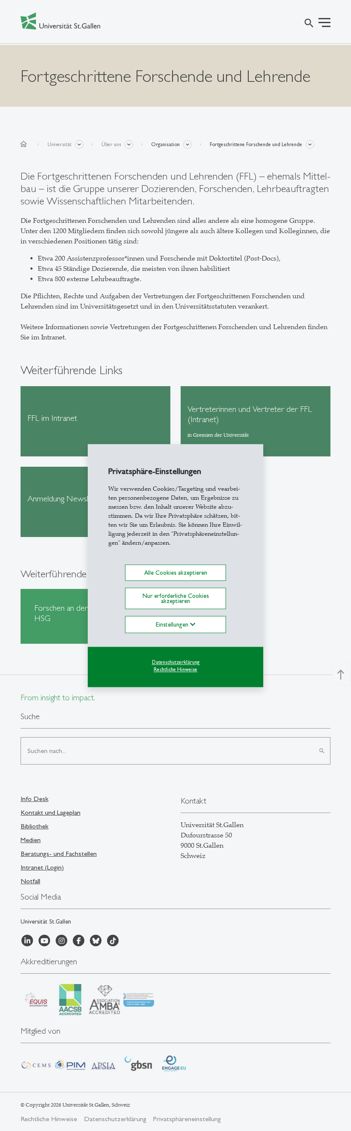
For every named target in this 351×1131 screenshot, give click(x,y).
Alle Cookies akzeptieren (175, 572)
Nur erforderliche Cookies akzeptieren (176, 598)
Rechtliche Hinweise (175, 669)
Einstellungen (173, 624)
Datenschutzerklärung (175, 663)
